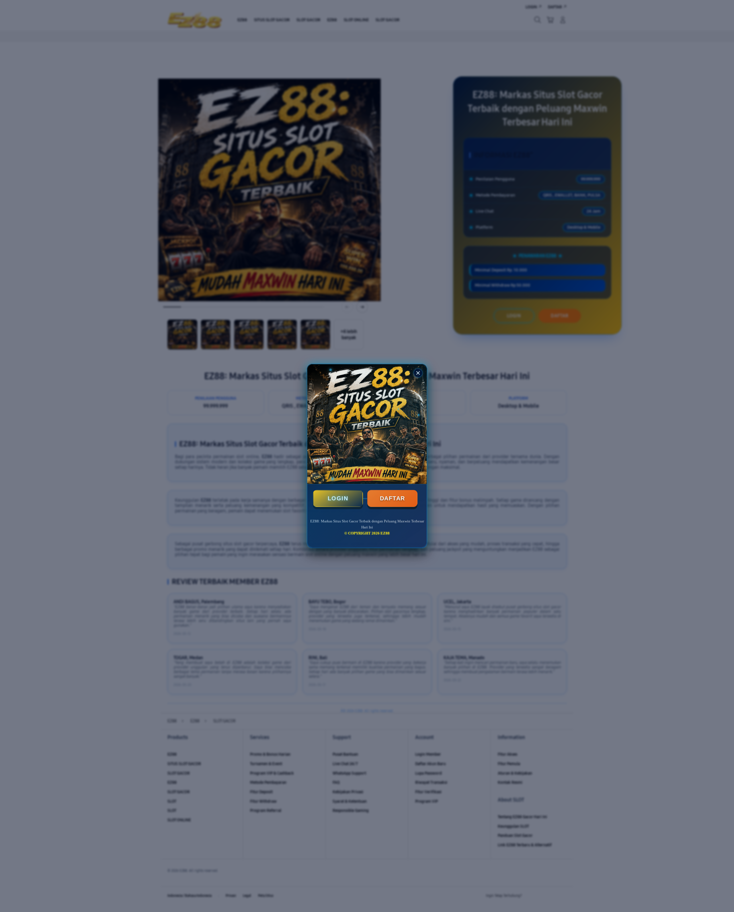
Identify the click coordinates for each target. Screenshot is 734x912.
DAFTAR (392, 498)
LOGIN (338, 498)
